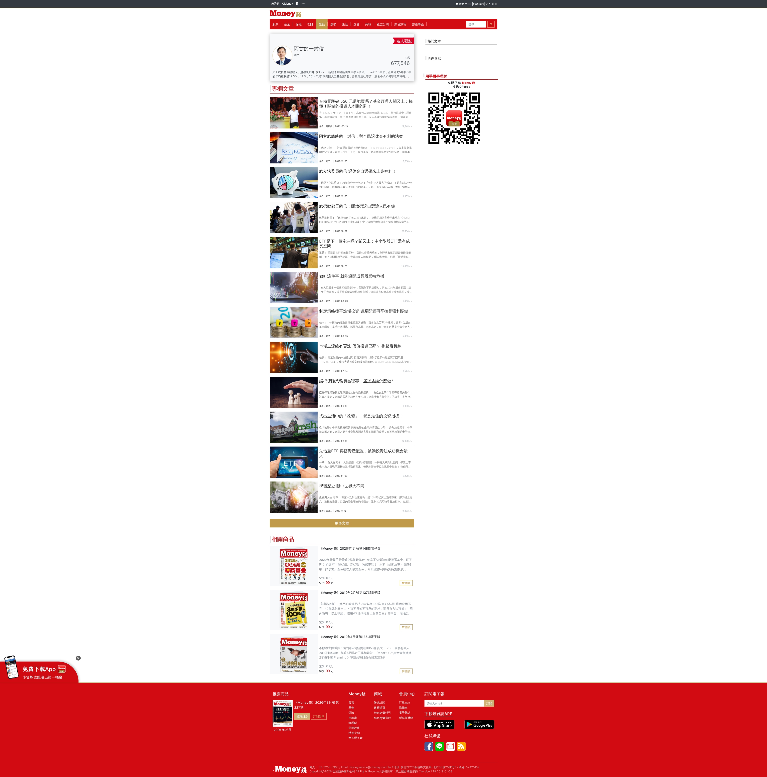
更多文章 (342, 523)
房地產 (353, 717)
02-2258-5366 (329, 767)
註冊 (494, 4)
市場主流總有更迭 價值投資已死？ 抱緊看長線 (360, 346)
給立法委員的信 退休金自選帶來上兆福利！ (357, 171)
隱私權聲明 (406, 717)
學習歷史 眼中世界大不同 (341, 486)
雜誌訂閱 (383, 24)
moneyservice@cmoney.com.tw (370, 767)
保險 (299, 24)
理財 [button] (310, 24)
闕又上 (329, 161)
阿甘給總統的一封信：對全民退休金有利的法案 (361, 136)
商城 (368, 24)
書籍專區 (418, 24)
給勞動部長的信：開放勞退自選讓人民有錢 (357, 206)
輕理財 (353, 722)
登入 (488, 4)
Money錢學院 (382, 717)
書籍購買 (379, 707)
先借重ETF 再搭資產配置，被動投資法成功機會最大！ (363, 453)
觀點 (322, 24)
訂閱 (489, 703)
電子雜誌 (404, 712)
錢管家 (275, 3)
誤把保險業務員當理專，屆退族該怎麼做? (356, 381)
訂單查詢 (404, 702)
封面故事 (354, 727)
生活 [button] (345, 24)
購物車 (403, 707)
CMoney (287, 3)
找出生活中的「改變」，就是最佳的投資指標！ (361, 416)
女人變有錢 (356, 737)
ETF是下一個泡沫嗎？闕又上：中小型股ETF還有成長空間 (364, 243)
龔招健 (329, 126)
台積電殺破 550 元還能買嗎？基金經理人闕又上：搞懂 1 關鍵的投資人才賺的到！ (366, 103)
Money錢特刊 (382, 712)
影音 (357, 24)
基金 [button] (287, 24)
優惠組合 (302, 716)
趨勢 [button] (333, 24)
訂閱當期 (318, 716)
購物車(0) (465, 4)
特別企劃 (354, 732)
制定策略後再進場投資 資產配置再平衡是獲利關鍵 (363, 311)
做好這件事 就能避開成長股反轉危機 (351, 276)
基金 (351, 707)
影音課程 (478, 4)
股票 (275, 24)
